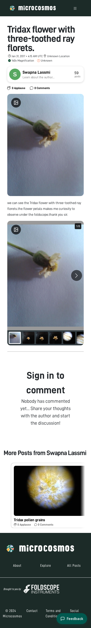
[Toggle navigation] (75, 8)
